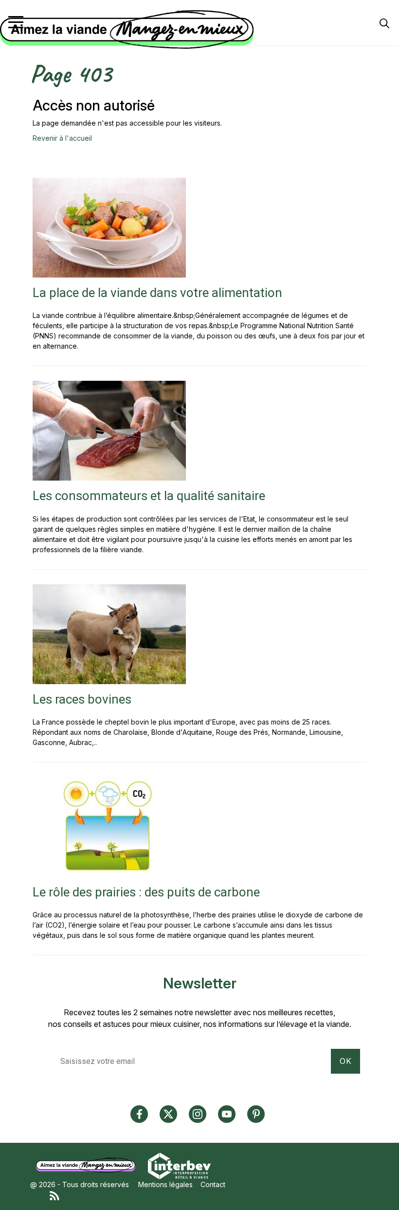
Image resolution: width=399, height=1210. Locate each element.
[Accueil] (197, 29)
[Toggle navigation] (15, 22)
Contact (212, 1184)
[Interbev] (179, 1165)
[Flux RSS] (209, 1195)
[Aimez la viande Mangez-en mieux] (89, 1165)
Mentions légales (165, 1184)
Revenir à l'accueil (62, 138)
